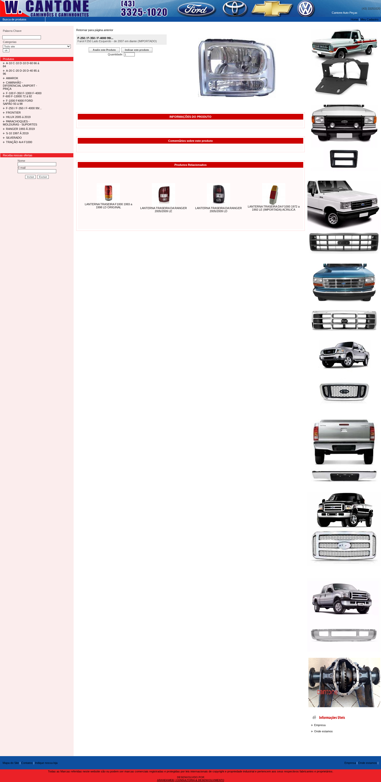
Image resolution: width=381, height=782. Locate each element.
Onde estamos (323, 731)
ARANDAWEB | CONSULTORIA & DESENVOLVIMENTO (190, 780)
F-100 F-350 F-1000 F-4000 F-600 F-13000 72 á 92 (22, 95)
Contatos (27, 762)
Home (354, 19)
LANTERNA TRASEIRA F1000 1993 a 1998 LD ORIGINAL (108, 206)
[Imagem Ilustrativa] (237, 96)
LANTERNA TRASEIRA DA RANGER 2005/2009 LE (163, 209)
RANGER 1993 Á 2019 (20, 128)
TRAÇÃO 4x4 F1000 (19, 142)
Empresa (320, 725)
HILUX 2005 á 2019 (18, 117)
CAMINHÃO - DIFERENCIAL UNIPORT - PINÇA (20, 85)
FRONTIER (13, 112)
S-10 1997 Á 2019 (17, 133)
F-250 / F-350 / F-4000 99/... (24, 108)
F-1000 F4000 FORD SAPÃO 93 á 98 (18, 102)
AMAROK (12, 78)
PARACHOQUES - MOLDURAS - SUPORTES (20, 123)
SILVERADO (14, 137)
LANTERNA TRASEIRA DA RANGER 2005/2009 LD (218, 209)
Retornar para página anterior (94, 30)
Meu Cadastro (369, 19)
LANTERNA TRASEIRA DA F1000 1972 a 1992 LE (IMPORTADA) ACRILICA (274, 208)
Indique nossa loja (46, 762)
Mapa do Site (11, 762)
